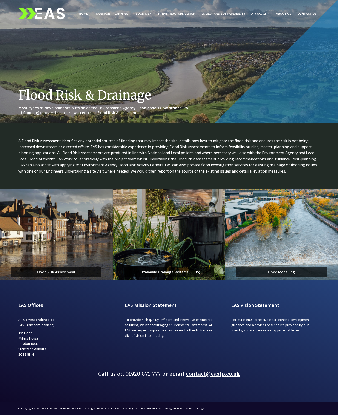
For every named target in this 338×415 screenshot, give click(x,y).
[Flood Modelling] (281, 234)
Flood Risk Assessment (56, 272)
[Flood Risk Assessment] (56, 234)
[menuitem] (83, 13)
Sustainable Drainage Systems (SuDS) (168, 272)
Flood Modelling (281, 272)
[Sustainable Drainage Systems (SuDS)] (169, 234)
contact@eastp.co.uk (213, 374)
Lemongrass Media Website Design (182, 408)
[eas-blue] (41, 13)
